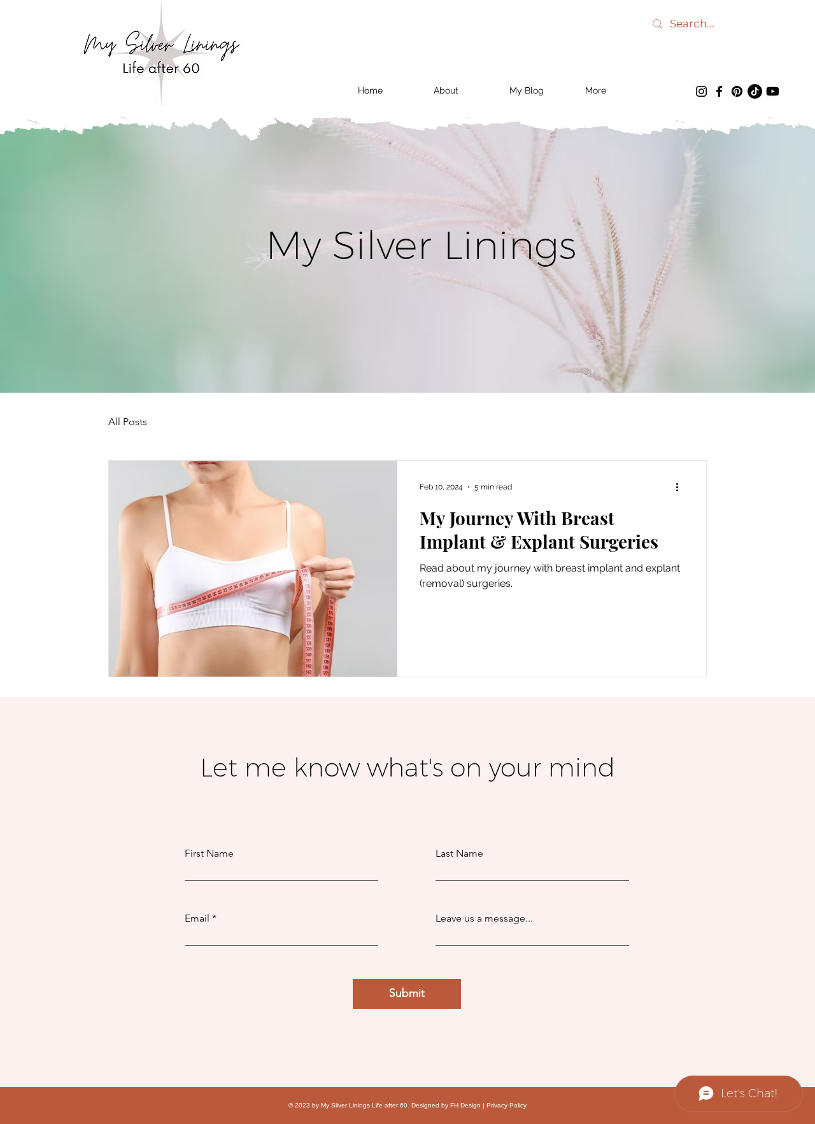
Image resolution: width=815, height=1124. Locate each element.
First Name (209, 853)
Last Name (459, 853)
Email (197, 918)
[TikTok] (755, 91)
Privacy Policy (506, 1105)
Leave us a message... (484, 918)
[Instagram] (701, 91)
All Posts (127, 422)
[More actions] (681, 487)
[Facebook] (719, 91)
